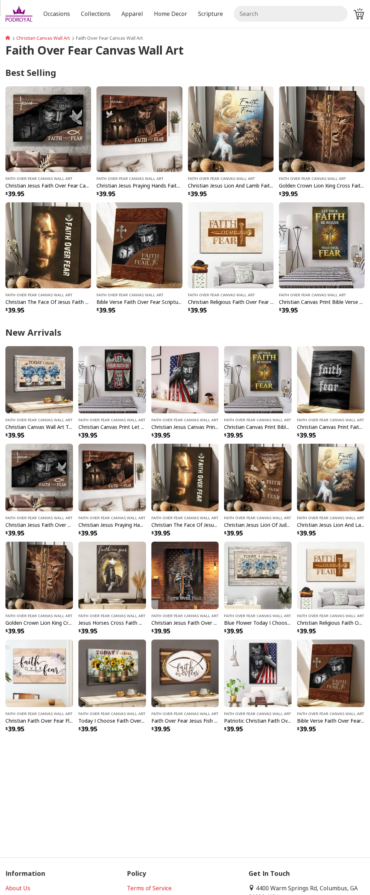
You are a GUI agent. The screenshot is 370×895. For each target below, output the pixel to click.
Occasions (56, 14)
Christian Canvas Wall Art (43, 38)
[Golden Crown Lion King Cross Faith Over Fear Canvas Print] (322, 129)
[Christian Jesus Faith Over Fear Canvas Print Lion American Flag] (185, 575)
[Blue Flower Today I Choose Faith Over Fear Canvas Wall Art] (258, 575)
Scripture (210, 14)
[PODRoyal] (7, 38)
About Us (17, 888)
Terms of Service (149, 888)
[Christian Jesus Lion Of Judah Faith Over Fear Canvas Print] (258, 477)
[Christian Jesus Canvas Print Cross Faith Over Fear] (185, 379)
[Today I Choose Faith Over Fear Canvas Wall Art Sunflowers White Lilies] (112, 673)
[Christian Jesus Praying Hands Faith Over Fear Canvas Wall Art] (139, 129)
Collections (96, 14)
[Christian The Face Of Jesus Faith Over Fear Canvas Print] (48, 245)
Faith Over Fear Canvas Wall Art (38, 178)
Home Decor (170, 14)
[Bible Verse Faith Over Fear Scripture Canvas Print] (139, 245)
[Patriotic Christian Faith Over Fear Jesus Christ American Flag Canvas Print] (258, 673)
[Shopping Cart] (359, 14)
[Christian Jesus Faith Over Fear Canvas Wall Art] (48, 129)
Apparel (132, 14)
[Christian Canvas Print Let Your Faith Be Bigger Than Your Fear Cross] (112, 379)
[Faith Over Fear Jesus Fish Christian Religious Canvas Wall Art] (185, 673)
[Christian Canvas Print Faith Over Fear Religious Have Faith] (331, 379)
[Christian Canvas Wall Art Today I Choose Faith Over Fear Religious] (39, 379)
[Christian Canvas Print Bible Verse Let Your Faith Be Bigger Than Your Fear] (322, 245)
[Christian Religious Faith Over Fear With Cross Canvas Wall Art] (231, 245)
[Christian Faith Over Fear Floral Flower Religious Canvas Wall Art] (39, 673)
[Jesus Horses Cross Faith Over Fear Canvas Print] (112, 575)
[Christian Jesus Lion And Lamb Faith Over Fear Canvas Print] (231, 129)
